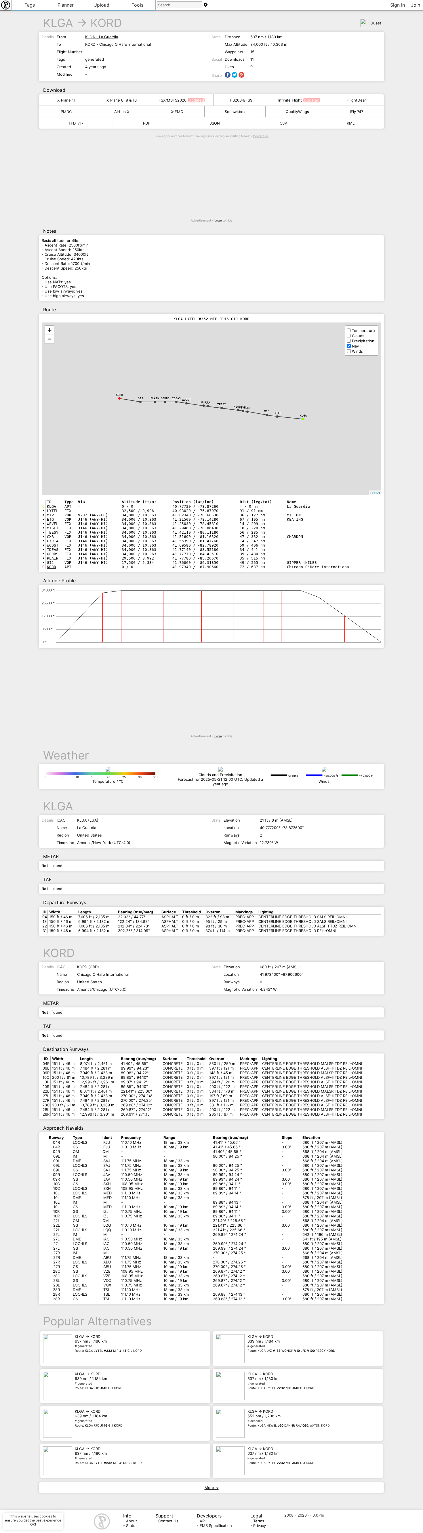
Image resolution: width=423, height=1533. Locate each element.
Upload (101, 5)
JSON (215, 123)
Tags (29, 5)
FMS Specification (216, 1525)
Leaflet (375, 492)
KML (351, 123)
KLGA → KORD (108, 1343)
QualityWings (297, 111)
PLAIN (154, 398)
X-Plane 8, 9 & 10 (121, 100)
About (131, 1521)
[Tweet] (234, 75)
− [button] (50, 339)
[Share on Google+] (241, 75)
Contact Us (168, 1521)
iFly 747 (356, 111)
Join (415, 5)
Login (218, 220)
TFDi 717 (75, 123)
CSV (283, 123)
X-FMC (177, 111)
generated (94, 59)
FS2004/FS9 (241, 100)
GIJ (140, 398)
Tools (137, 5)
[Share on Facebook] (227, 75)
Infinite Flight (290, 100)
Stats (130, 1525)
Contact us (260, 136)
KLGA (58, 23)
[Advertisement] (211, 178)
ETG (247, 408)
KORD (106, 23)
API (202, 1521)
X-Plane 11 (66, 100)
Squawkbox (235, 111)
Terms (258, 1521)
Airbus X (121, 111)
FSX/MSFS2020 (172, 100)
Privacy (259, 1525)
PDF (146, 123)
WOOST (186, 399)
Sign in (397, 5)
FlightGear (356, 100)
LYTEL (277, 413)
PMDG (66, 111)
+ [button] (50, 330)
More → (212, 1487)
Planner (66, 5)
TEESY (221, 404)
